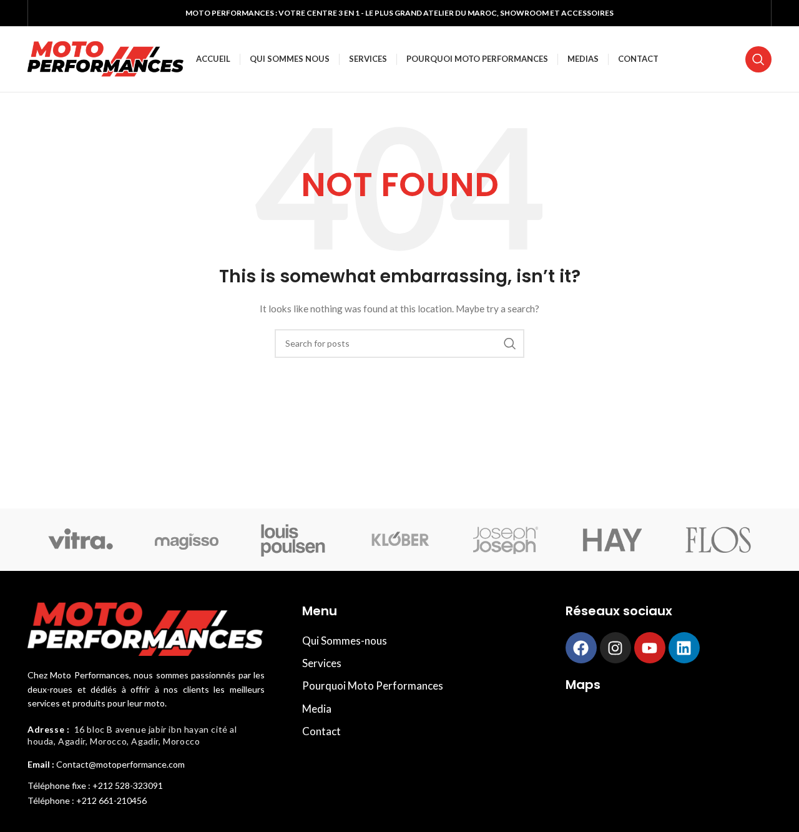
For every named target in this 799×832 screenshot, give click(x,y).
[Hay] (612, 539)
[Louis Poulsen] (293, 539)
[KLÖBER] (399, 539)
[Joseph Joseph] (506, 539)
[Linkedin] (684, 647)
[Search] (758, 59)
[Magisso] (187, 539)
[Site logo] (105, 57)
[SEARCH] (510, 343)
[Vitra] (80, 539)
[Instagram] (615, 647)
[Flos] (718, 539)
